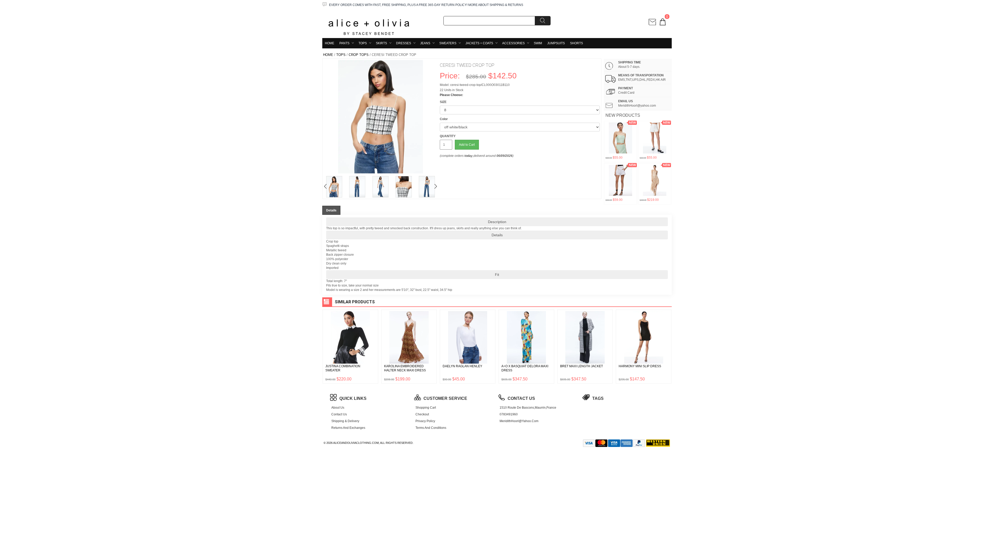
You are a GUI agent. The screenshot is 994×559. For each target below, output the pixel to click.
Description (497, 222)
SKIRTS (381, 43)
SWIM (538, 43)
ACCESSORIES (513, 43)
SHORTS (576, 43)
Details (497, 235)
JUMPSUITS (556, 43)
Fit (497, 275)
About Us (337, 407)
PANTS (344, 43)
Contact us (339, 414)
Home (329, 43)
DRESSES (403, 43)
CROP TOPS (359, 55)
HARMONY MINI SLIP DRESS (640, 366)
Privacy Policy (425, 421)
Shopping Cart (425, 407)
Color (444, 119)
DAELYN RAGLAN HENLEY (462, 366)
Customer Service (445, 398)
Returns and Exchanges (348, 428)
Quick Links (353, 398)
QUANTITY (448, 136)
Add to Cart (467, 144)
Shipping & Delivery (345, 421)
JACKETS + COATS (479, 43)
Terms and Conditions (430, 428)
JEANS (425, 43)
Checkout (422, 414)
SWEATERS (447, 43)
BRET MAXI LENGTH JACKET (581, 366)
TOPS (363, 43)
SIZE (443, 102)
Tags (598, 398)
